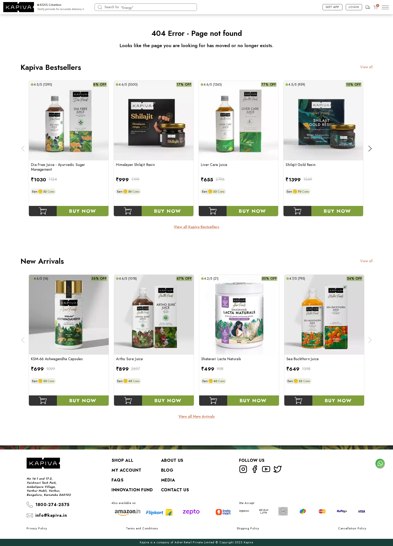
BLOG (167, 470)
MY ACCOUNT (126, 470)
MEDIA (168, 480)
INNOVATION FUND (132, 490)
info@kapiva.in (51, 515)
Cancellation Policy (352, 528)
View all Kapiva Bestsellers (196, 227)
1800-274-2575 (52, 505)
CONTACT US (175, 490)
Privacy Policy (37, 528)
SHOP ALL (122, 460)
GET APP (332, 7)
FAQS (117, 480)
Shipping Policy (248, 528)
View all (366, 67)
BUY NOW (82, 211)
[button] (59, 7)
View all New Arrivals (196, 416)
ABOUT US (172, 460)
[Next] (370, 149)
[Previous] (23, 149)
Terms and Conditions (142, 528)
